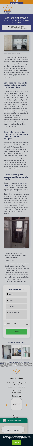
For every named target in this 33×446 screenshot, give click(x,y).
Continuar (16, 442)
